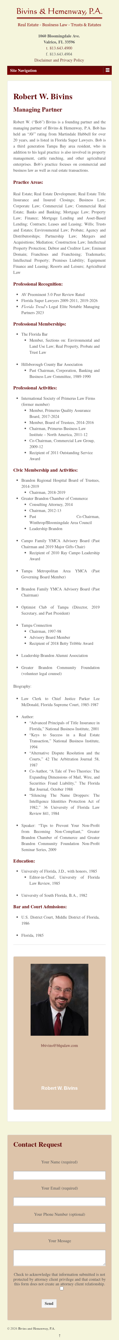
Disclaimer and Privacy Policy (59, 60)
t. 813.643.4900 (59, 48)
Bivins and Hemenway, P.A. (36, 1328)
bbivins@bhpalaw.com (59, 1045)
